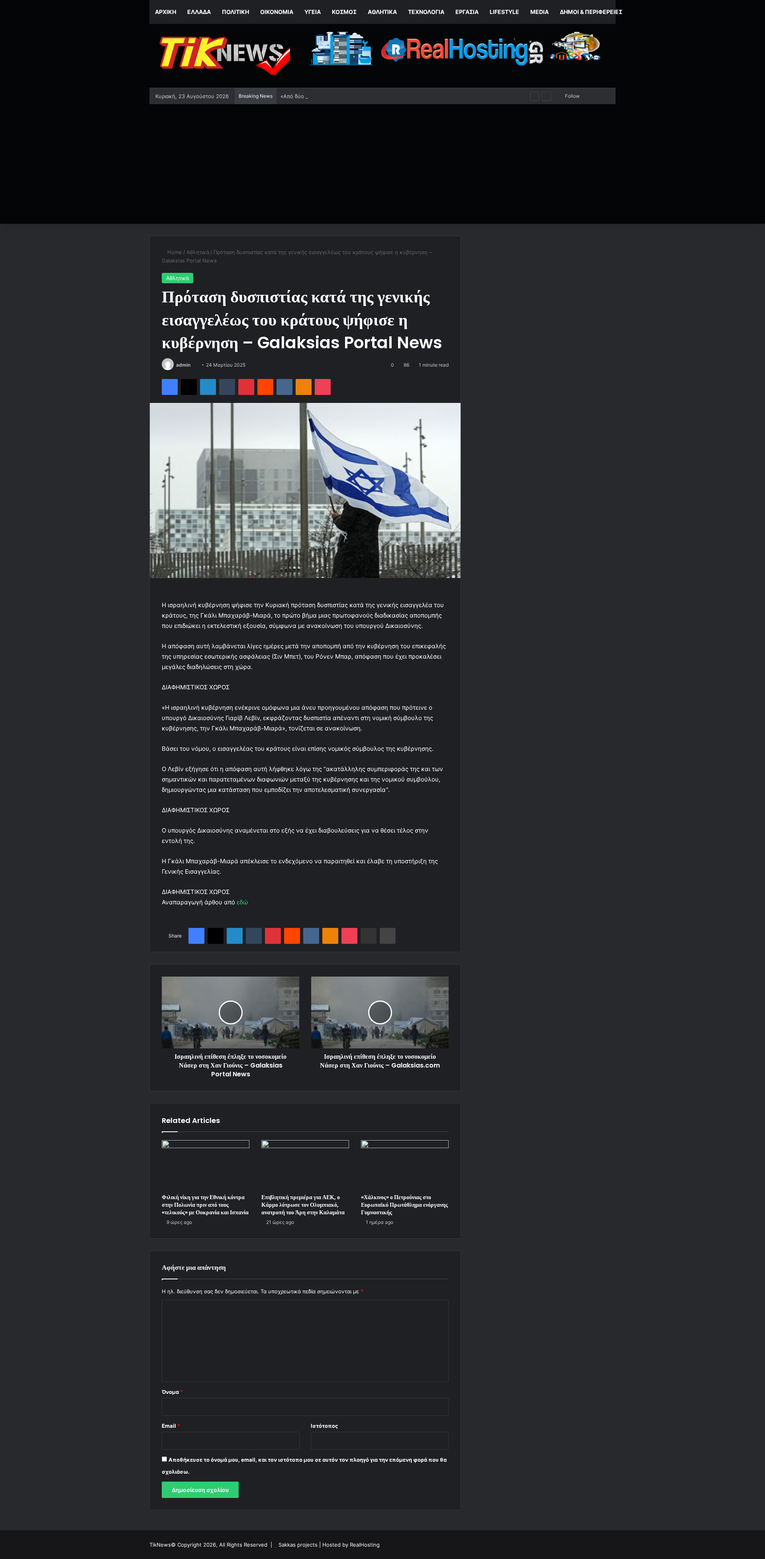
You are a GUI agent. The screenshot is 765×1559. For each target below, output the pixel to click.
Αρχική (165, 11)
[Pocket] (323, 387)
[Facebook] (170, 387)
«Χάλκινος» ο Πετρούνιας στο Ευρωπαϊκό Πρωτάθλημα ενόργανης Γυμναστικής (404, 1204)
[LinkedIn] (208, 387)
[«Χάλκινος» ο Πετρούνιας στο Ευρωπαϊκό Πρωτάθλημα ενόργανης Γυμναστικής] (405, 1165)
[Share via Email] (369, 936)
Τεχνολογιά (426, 11)
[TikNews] (223, 56)
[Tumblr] (227, 387)
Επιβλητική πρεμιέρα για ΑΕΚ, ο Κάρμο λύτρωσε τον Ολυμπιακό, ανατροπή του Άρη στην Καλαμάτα (303, 1204)
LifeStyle (504, 11)
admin (183, 365)
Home (174, 252)
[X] (189, 387)
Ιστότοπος (324, 1426)
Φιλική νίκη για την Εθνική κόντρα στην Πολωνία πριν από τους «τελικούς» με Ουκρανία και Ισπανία (205, 1204)
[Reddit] (265, 387)
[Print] (388, 936)
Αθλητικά (382, 11)
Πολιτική (235, 11)
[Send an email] (193, 365)
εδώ (242, 902)
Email (171, 1426)
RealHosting (365, 1544)
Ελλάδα (199, 11)
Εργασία (467, 11)
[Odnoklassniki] (304, 387)
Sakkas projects (298, 1544)
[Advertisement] (382, 164)
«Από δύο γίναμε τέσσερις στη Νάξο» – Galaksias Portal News (357, 96)
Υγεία (312, 11)
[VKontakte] (284, 387)
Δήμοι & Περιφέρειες (591, 11)
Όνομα (172, 1392)
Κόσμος (344, 11)
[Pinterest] (246, 387)
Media (539, 11)
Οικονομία (276, 11)
